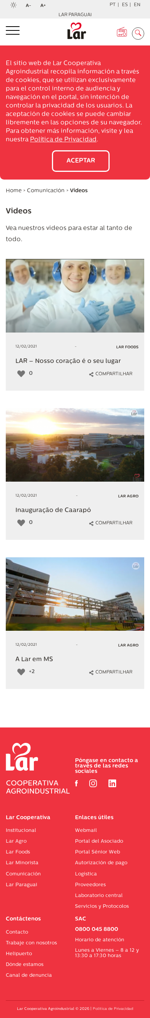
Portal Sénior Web (97, 852)
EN (137, 5)
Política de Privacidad (63, 140)
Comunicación (46, 191)
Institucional (21, 830)
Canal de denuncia (29, 975)
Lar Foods (18, 852)
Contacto (17, 932)
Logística (86, 874)
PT (113, 5)
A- (31, 6)
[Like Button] (21, 374)
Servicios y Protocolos (102, 906)
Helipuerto (19, 953)
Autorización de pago (101, 862)
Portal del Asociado (99, 841)
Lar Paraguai (75, 15)
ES (125, 5)
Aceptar (81, 161)
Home (14, 191)
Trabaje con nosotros (31, 943)
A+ (45, 6)
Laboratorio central (99, 895)
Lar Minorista (22, 862)
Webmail (86, 830)
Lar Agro (16, 841)
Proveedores (90, 884)
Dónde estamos (24, 964)
